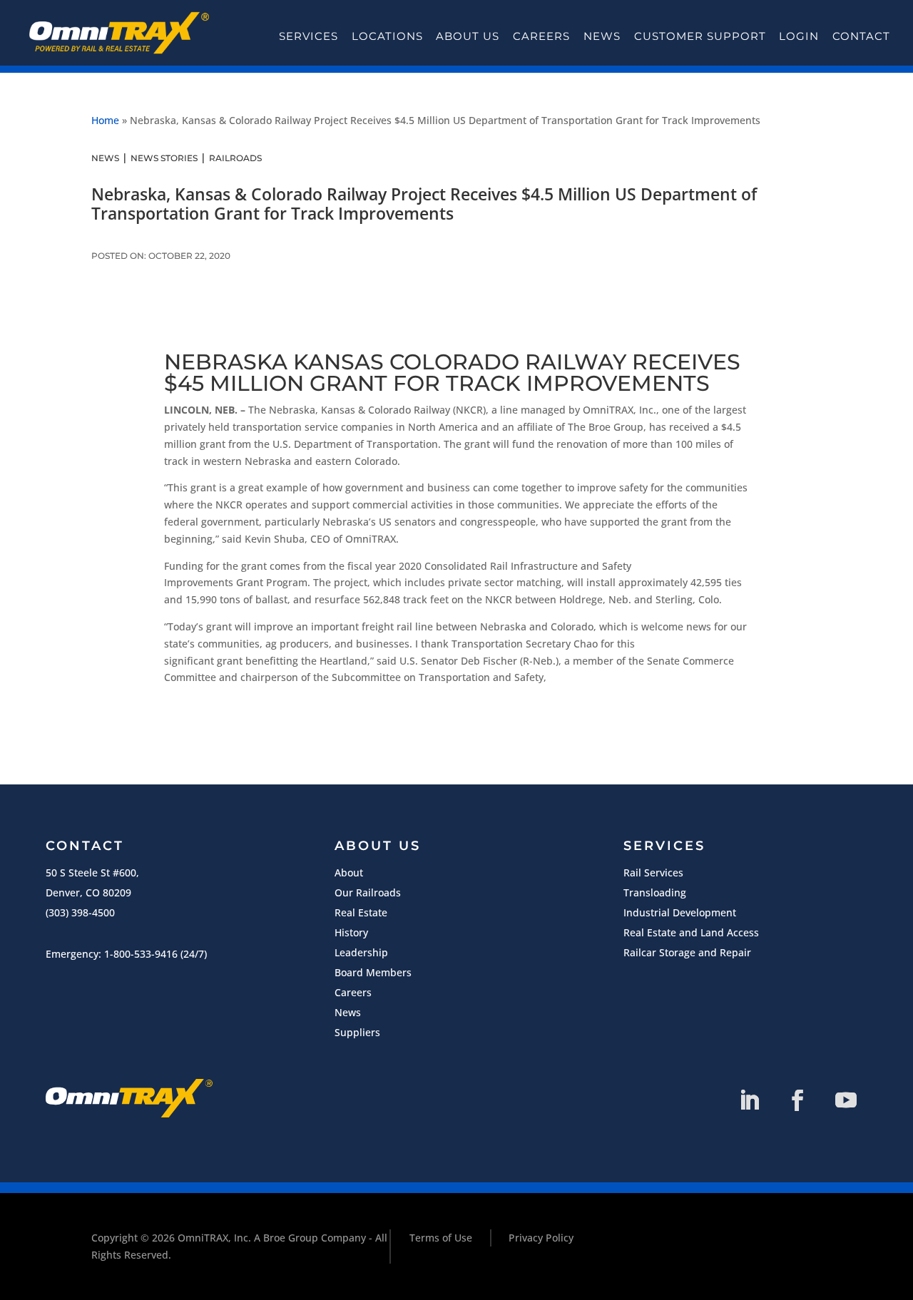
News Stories (164, 158)
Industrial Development (679, 912)
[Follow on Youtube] (846, 1100)
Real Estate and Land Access (691, 932)
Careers (541, 36)
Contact (861, 36)
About (349, 872)
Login (799, 36)
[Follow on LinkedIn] (749, 1100)
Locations (387, 36)
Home (105, 120)
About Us (467, 36)
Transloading (654, 892)
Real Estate (361, 912)
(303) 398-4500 (80, 912)
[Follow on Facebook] (797, 1100)
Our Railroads (368, 892)
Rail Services (653, 872)
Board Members (373, 972)
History (351, 932)
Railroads (235, 158)
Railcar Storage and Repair (687, 952)
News (602, 36)
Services (308, 36)
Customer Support (700, 36)
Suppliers (357, 1032)
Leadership (361, 952)
